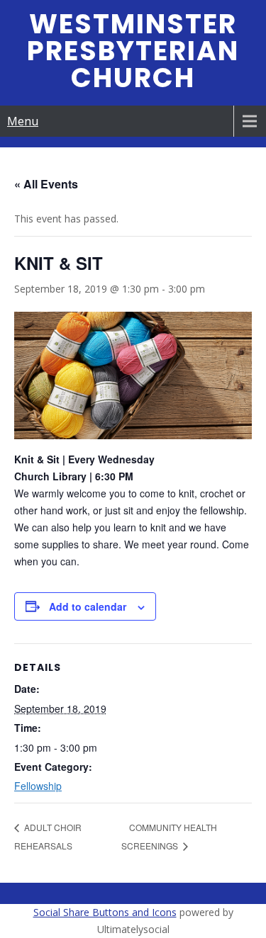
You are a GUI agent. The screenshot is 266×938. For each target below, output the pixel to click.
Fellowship (38, 786)
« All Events (46, 184)
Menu (22, 121)
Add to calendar (87, 606)
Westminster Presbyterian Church (133, 50)
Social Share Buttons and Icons (105, 912)
